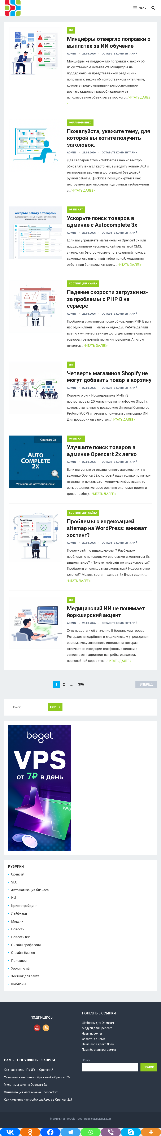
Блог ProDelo (67, 1118)
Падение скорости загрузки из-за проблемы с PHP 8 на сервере (107, 299)
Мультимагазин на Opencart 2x (25, 1084)
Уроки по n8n (21, 968)
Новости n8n (20, 937)
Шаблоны (18, 984)
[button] (140, 8)
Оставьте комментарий (120, 53)
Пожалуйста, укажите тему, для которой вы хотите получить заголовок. (108, 138)
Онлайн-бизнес (80, 122)
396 (81, 684)
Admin (71, 53)
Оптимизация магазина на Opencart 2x (31, 1092)
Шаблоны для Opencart (98, 1022)
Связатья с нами (93, 1039)
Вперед (146, 684)
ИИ (71, 30)
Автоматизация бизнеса (30, 890)
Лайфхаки (19, 914)
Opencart (76, 209)
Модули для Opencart (97, 1028)
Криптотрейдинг (24, 906)
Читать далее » (83, 190)
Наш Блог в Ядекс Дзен (98, 1044)
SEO (14, 882)
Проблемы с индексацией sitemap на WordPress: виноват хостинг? (107, 528)
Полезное (19, 961)
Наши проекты (92, 1033)
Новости (17, 929)
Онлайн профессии (26, 945)
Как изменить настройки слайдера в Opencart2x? (38, 1099)
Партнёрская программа (99, 1049)
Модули (17, 921)
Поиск (86, 1060)
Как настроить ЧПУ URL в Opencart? (28, 1069)
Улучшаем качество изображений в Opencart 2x (37, 1077)
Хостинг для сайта (83, 283)
